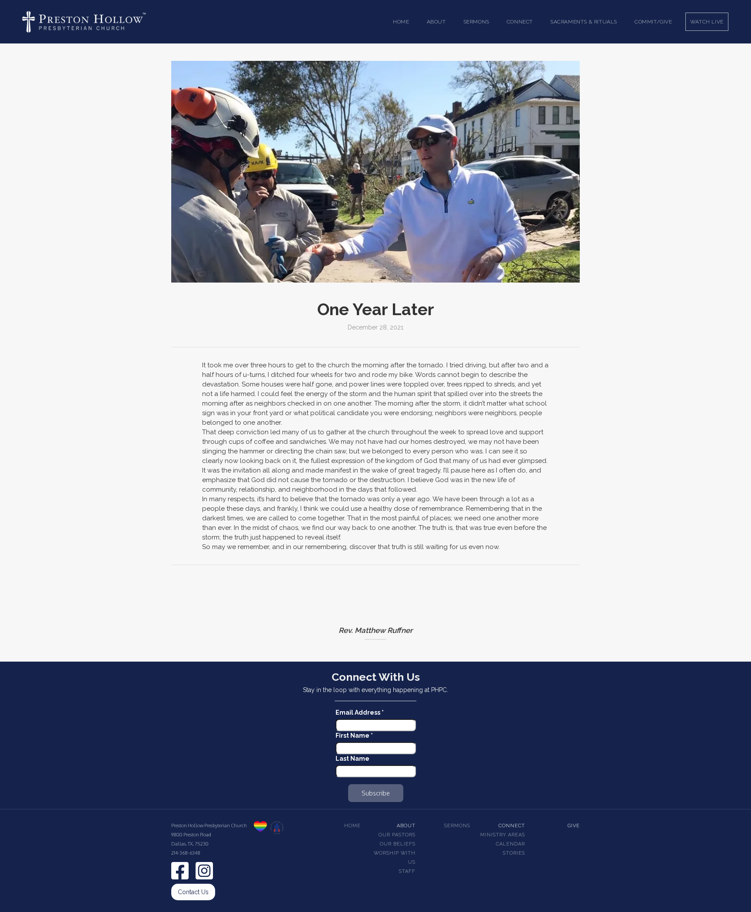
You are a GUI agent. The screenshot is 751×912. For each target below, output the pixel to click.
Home (401, 22)
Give (574, 826)
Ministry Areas (502, 835)
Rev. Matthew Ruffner (375, 630)
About (406, 826)
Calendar (510, 844)
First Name (354, 735)
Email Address (360, 712)
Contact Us (193, 892)
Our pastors (397, 835)
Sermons (457, 826)
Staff (407, 871)
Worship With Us (394, 857)
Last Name (352, 758)
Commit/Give (653, 22)
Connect (511, 826)
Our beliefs (397, 844)
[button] (436, 22)
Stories (514, 853)
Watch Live (707, 22)
